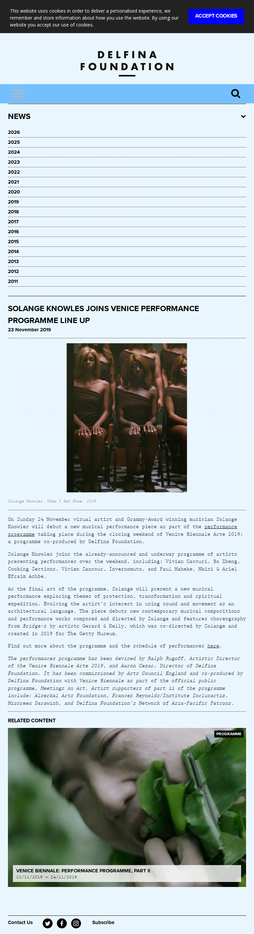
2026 (14, 132)
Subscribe (103, 922)
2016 (13, 232)
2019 (13, 202)
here (213, 645)
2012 (13, 271)
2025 (14, 142)
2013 (13, 261)
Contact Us (20, 922)
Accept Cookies (216, 16)
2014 (13, 251)
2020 (14, 192)
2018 (13, 212)
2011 (13, 281)
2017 (13, 222)
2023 (14, 162)
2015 (13, 242)
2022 (14, 172)
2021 (13, 182)
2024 (14, 152)
